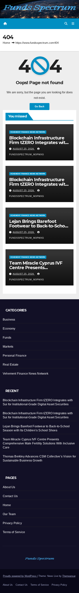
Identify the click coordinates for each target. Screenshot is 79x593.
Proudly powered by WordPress (20, 576)
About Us (9, 487)
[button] (65, 23)
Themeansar (68, 576)
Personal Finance (14, 355)
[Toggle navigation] (73, 24)
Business (9, 319)
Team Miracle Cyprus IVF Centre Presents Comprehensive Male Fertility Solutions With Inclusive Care (39, 443)
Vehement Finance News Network (27, 132)
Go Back (39, 106)
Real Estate (10, 364)
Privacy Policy (12, 523)
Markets (8, 346)
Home (6, 42)
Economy (9, 328)
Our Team (9, 514)
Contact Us (10, 496)
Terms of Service (14, 532)
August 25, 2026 (24, 149)
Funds (7, 337)
